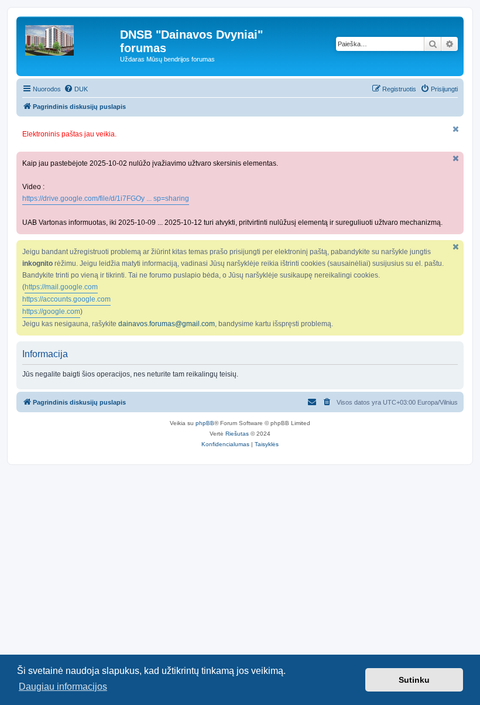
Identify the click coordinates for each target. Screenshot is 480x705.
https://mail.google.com (61, 287)
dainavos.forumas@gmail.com (166, 324)
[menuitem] (76, 89)
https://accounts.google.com (66, 299)
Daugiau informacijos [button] (63, 687)
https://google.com (51, 311)
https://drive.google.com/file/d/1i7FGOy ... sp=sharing (105, 198)
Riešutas (237, 433)
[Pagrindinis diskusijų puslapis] (69, 37)
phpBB (205, 423)
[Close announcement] (456, 129)
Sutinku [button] (414, 680)
